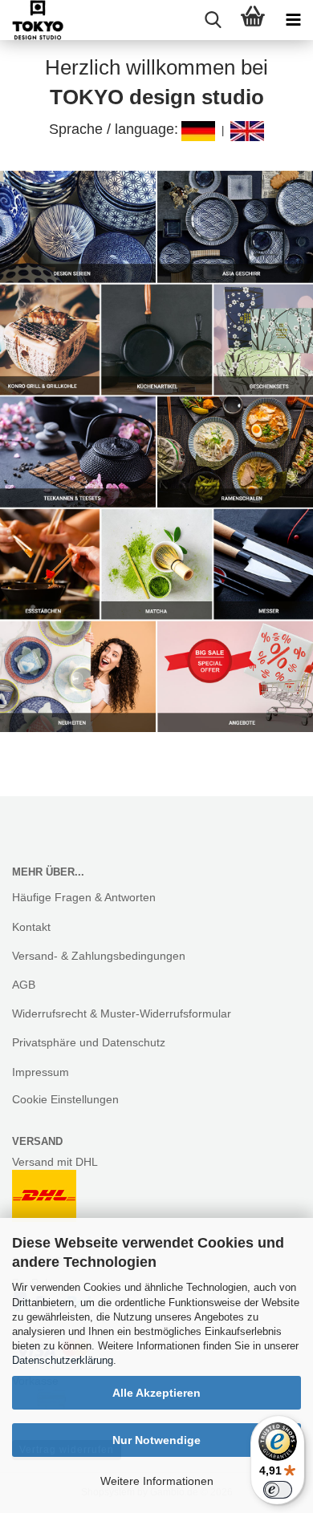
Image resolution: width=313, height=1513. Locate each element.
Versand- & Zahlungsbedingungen (98, 955)
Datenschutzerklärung (62, 1360)
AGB (23, 984)
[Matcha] (156, 564)
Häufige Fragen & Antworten (84, 897)
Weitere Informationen (156, 1481)
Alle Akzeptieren (156, 1392)
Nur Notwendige (156, 1440)
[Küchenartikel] (156, 340)
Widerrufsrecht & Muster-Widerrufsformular (121, 1013)
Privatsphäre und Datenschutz (88, 1042)
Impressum (40, 1072)
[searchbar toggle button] (213, 20)
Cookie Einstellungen (65, 1099)
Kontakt (31, 926)
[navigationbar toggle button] (293, 20)
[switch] (277, 1490)
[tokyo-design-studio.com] (31, 20)
